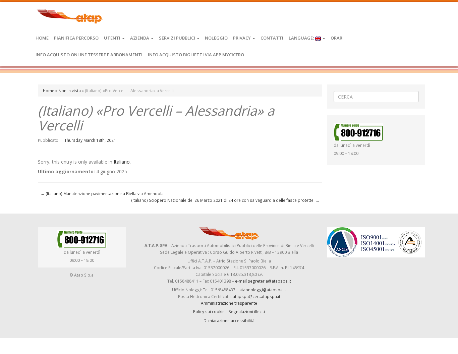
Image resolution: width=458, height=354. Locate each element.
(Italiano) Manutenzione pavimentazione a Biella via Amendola (102, 193)
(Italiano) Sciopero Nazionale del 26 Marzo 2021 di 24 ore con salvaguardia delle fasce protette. (225, 200)
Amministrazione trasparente (229, 303)
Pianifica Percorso (76, 38)
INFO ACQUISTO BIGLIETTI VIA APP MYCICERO (196, 55)
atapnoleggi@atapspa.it (262, 289)
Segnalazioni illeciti (247, 311)
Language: (302, 38)
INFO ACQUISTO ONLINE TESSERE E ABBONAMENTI (89, 55)
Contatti (272, 38)
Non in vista (69, 90)
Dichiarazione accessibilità (229, 320)
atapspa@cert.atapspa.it (256, 296)
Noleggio (216, 38)
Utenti (112, 38)
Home (42, 38)
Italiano (122, 162)
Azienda (140, 38)
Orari (337, 38)
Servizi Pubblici (177, 38)
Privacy (242, 38)
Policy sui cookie (209, 311)
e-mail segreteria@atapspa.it (263, 281)
